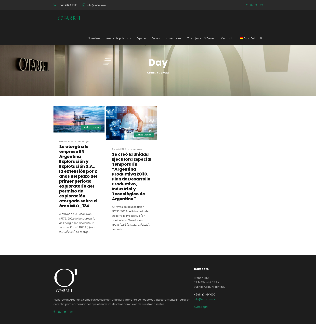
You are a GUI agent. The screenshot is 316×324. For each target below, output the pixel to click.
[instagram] (262, 4)
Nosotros (94, 38)
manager (83, 141)
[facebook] (247, 4)
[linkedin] (251, 4)
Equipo (141, 38)
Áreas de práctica (118, 38)
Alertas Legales (91, 127)
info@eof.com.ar (96, 5)
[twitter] (256, 4)
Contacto (227, 38)
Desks (156, 38)
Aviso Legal (201, 307)
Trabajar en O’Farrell (201, 38)
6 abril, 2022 (66, 141)
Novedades (173, 38)
